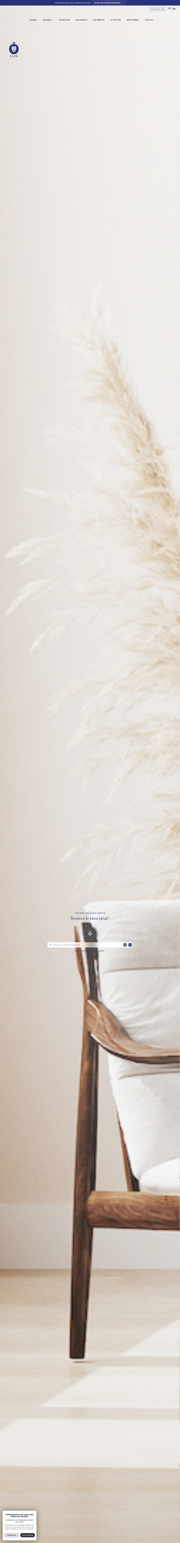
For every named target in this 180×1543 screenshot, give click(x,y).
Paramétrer (11, 1535)
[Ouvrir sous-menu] (52, 19)
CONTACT (149, 20)
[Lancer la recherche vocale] (90, 933)
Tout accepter (27, 1535)
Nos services (98, 20)
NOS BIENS (47, 20)
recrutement (133, 20)
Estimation (64, 20)
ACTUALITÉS (116, 20)
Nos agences (81, 20)
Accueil (33, 20)
